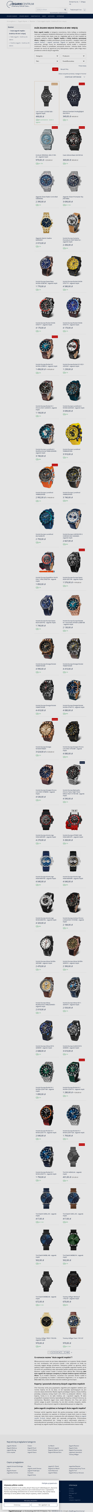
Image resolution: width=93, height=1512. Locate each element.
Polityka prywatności (49, 1483)
